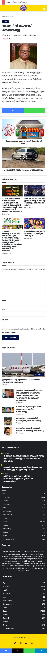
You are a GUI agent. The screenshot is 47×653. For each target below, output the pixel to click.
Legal (5, 518)
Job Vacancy (7, 515)
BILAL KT (8, 35)
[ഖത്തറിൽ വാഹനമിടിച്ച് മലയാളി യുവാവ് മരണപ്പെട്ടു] (8, 421)
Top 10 (5, 532)
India (5, 508)
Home (6, 17)
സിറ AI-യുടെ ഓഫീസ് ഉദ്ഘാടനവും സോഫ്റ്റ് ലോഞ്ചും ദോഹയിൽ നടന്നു (34, 201)
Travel (5, 536)
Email (4, 310)
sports (5, 525)
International (7, 511)
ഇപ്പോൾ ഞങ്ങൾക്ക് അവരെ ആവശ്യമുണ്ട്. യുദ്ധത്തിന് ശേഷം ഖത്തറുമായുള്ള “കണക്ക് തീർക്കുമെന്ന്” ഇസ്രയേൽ (29, 395)
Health (5, 501)
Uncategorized (8, 539)
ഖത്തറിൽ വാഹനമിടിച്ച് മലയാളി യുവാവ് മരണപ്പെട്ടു (29, 419)
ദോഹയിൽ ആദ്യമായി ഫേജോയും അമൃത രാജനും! (34, 233)
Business (6, 497)
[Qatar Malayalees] (23, 8)
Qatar (11, 17)
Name (4, 300)
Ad (4, 494)
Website (5, 319)
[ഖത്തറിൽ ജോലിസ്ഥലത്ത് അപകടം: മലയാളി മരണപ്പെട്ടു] (8, 431)
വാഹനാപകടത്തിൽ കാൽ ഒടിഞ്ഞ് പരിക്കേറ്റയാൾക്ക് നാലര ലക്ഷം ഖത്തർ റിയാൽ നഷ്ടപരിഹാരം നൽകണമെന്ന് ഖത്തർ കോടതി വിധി (12, 205)
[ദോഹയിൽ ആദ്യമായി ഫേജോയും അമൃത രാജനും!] (34, 223)
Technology (7, 529)
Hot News (6, 504)
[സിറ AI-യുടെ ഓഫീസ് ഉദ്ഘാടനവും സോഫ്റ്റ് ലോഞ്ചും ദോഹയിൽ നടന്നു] (34, 190)
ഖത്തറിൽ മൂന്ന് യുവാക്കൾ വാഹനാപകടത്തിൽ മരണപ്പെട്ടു (28, 409)
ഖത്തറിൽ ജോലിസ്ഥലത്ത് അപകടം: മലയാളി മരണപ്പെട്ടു (30, 429)
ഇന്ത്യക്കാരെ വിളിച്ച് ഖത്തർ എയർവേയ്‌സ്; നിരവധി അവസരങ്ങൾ (21, 380)
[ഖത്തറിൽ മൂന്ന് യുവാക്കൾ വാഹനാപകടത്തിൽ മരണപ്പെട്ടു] (8, 410)
